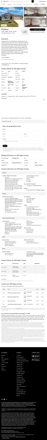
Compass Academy (20, 373)
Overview (9, 4)
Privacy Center (30, 402)
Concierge (19, 355)
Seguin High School (11, 300)
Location (14, 4)
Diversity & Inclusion (21, 379)
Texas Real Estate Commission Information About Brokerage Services (13, 427)
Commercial (19, 384)
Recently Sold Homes (21, 393)
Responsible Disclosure (10, 403)
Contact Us (3, 366)
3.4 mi (42, 304)
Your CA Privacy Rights (31, 405)
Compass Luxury (20, 368)
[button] (1, 1)
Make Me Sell (19, 366)
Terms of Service (41, 148)
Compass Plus (19, 375)
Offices (2, 368)
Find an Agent (19, 369)
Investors (3, 360)
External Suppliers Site (21, 391)
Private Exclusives (20, 357)
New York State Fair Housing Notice (7, 430)
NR (3, 304)
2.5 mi (42, 296)
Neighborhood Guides (21, 380)
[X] (7, 399)
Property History (26, 4)
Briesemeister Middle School (13, 296)
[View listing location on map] (24, 31)
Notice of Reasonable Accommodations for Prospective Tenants (12, 432)
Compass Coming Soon (21, 359)
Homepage (3, 96)
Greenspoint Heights (23, 96)
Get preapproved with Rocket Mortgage (37, 31)
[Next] (45, 17)
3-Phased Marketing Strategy (22, 360)
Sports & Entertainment (21, 386)
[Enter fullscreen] (44, 99)
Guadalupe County (24, 85)
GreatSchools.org (19, 308)
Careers (3, 364)
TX (6, 96)
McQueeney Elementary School (14, 292)
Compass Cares (20, 377)
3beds (2, 31)
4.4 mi (42, 300)
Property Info (19, 4)
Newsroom (3, 369)
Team (2, 357)
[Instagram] (2, 399)
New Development (20, 382)
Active (9, 71)
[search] (33, 1)
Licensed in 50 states (5, 438)
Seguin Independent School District (33, 318)
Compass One (19, 364)
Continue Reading (5, 57)
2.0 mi (42, 292)
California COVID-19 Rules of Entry (17, 405)
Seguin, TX (10, 33)
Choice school (30, 304)
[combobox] (21, 1)
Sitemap (18, 395)
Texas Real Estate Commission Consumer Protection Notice (11, 428)
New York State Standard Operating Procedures (9, 431)
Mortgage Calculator (21, 371)
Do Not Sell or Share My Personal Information (10, 402)
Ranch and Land (20, 390)
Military (18, 388)
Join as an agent (4, 362)
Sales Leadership (4, 359)
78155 (14, 33)
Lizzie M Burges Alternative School (14, 304)
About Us (3, 355)
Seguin (17, 96)
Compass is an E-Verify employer (22, 403)
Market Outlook (20, 362)
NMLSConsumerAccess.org (20, 436)
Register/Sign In (42, 1)
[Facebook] (5, 399)
